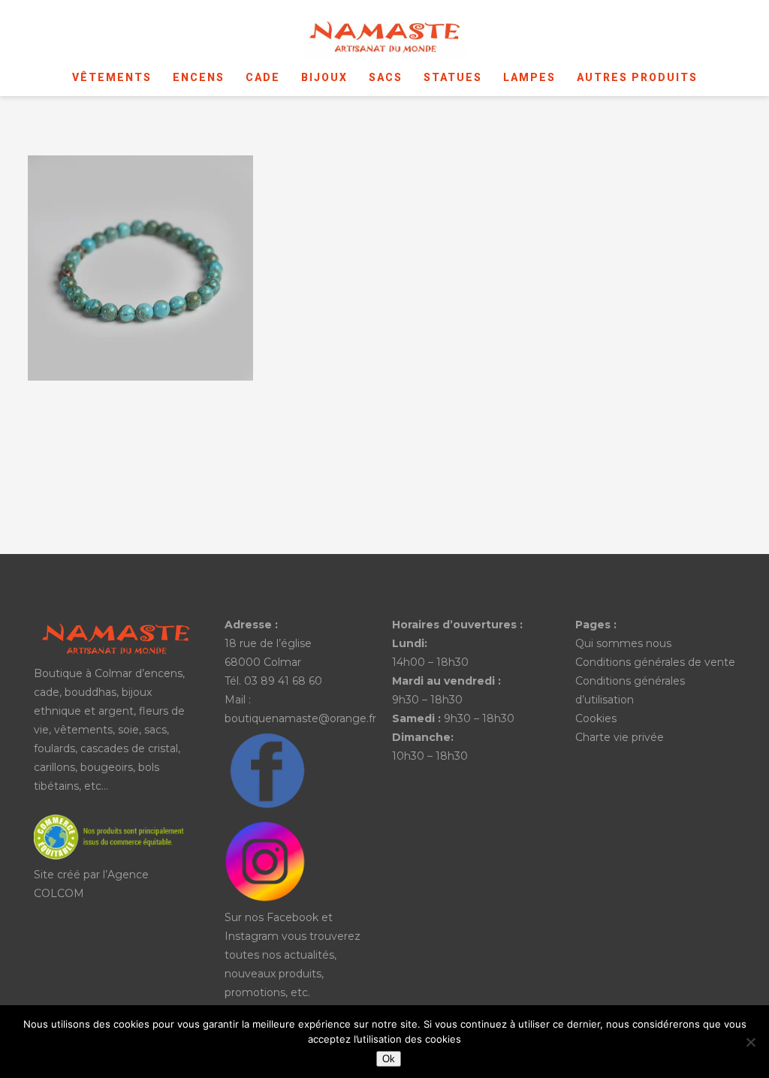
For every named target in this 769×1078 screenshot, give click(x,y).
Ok (388, 1058)
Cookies (596, 718)
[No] (750, 1041)
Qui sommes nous (623, 643)
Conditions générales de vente (655, 662)
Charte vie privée (619, 737)
